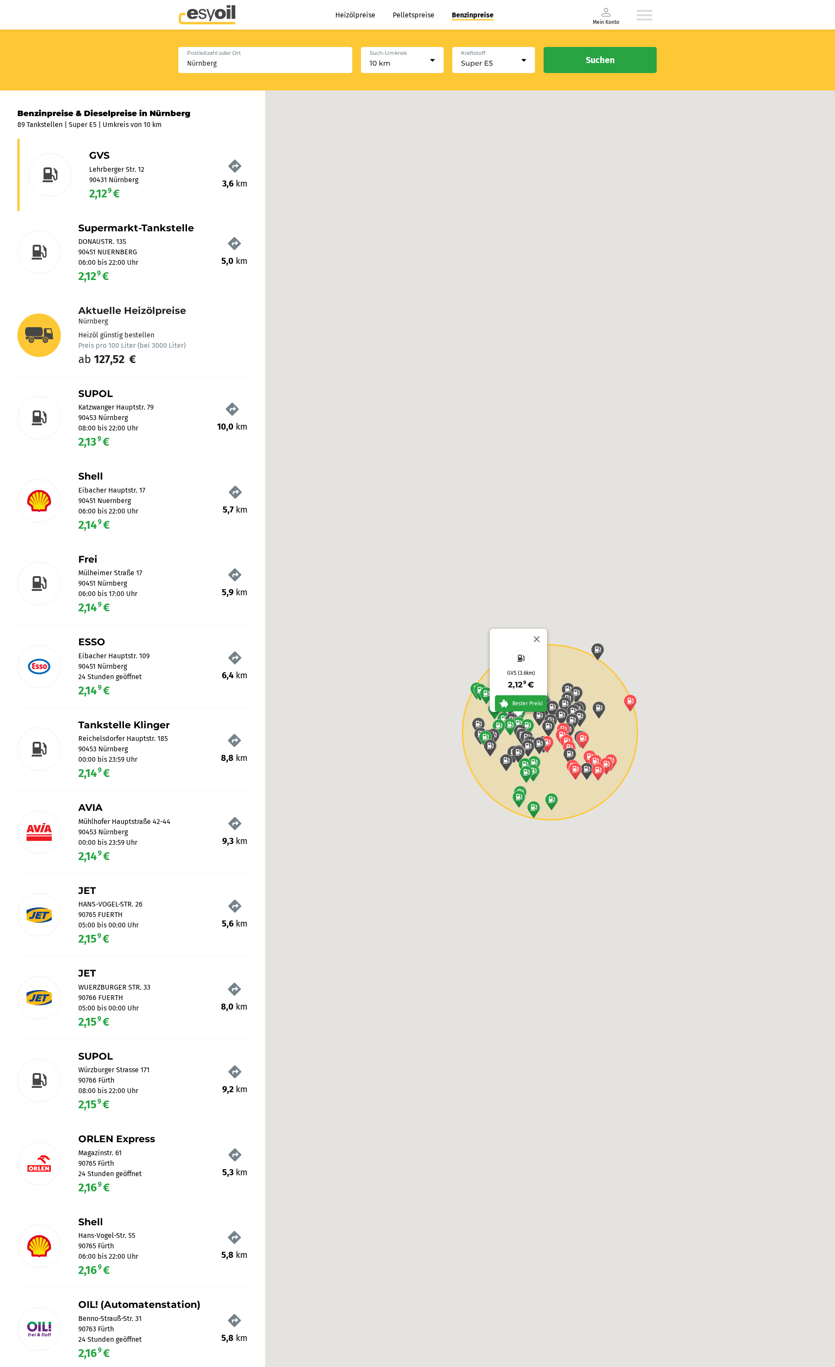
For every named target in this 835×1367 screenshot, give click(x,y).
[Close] (536, 639)
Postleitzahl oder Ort (214, 53)
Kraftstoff (473, 53)
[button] (533, 809)
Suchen (600, 60)
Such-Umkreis (388, 53)
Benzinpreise (473, 15)
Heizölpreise (355, 15)
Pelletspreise (413, 15)
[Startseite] (207, 14)
